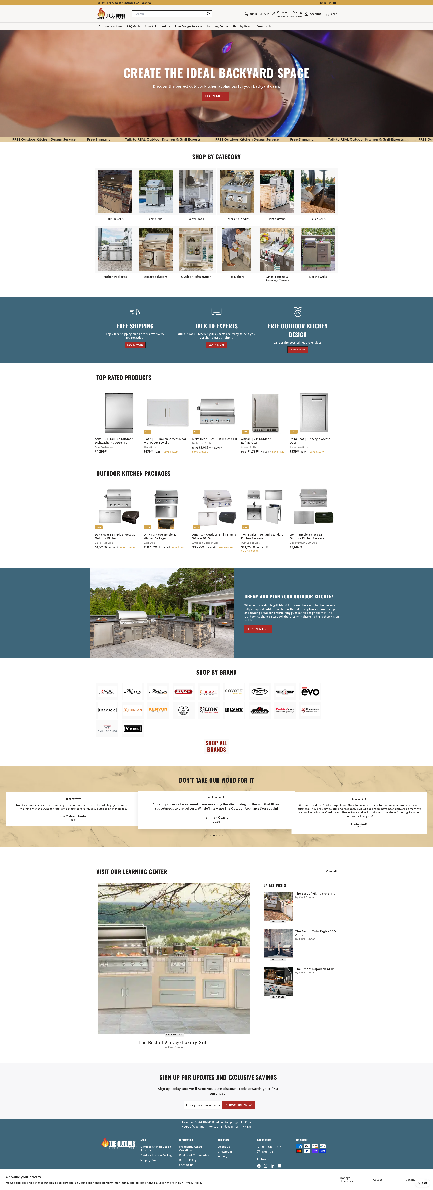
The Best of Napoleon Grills (315, 969)
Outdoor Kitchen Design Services (155, 1148)
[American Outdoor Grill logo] (107, 691)
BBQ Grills (133, 26)
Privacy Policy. (193, 1183)
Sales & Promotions (157, 26)
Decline (410, 1179)
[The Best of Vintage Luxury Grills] (174, 958)
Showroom (225, 1151)
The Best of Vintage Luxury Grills (174, 1042)
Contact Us (264, 26)
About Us (224, 1146)
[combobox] (172, 13)
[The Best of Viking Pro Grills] (278, 906)
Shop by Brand (243, 26)
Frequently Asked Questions (190, 1148)
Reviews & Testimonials (194, 1155)
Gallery (222, 1156)
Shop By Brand (149, 1160)
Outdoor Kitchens (110, 26)
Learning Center (218, 26)
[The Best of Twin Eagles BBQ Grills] (278, 943)
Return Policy (187, 1160)
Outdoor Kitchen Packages (157, 1155)
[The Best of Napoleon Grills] (278, 981)
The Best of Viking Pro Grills (315, 893)
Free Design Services (189, 26)
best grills (174, 1034)
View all (331, 871)
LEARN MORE (215, 96)
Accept (377, 1179)
